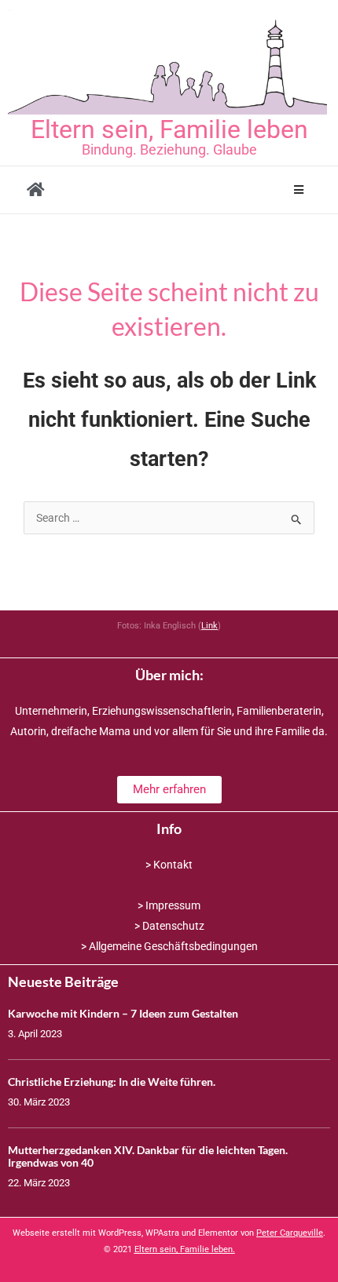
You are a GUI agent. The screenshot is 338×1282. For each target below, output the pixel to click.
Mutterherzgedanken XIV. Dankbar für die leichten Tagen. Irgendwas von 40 (148, 1156)
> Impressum (169, 905)
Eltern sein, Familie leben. (184, 1249)
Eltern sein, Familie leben (169, 129)
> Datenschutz (169, 926)
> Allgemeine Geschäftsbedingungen (169, 946)
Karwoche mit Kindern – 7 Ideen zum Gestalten (123, 1013)
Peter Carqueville (289, 1233)
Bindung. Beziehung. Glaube (169, 149)
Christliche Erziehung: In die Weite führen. (111, 1081)
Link (209, 626)
